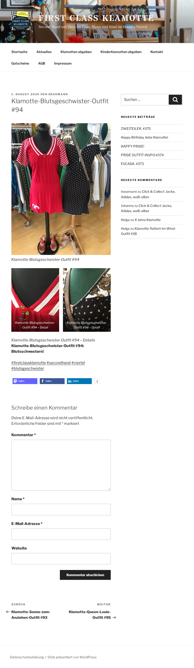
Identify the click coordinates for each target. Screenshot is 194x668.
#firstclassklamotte (28, 363)
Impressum (63, 63)
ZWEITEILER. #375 (136, 129)
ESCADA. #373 (132, 164)
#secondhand (59, 363)
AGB (41, 63)
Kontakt (156, 52)
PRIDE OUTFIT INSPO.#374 (142, 155)
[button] (25, 381)
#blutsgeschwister (27, 368)
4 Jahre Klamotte (148, 220)
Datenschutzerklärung (27, 657)
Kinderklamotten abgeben (121, 52)
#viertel (78, 363)
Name (18, 499)
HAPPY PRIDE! (132, 146)
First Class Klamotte (97, 19)
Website (19, 548)
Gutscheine (20, 63)
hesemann (58, 94)
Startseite (19, 52)
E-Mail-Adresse (27, 523)
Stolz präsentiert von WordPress (72, 657)
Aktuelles (44, 52)
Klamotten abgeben (76, 52)
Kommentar (23, 435)
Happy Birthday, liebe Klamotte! (144, 137)
